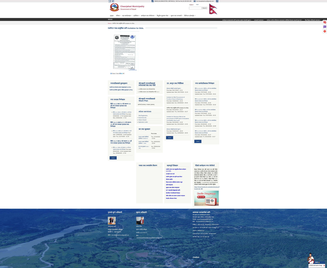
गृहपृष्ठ (112, 16)
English (191, 4)
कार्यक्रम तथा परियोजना (147, 16)
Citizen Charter (142, 120)
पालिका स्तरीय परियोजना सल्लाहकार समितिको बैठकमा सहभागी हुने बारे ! (269, 20)
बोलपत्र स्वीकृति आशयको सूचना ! (174, 88)
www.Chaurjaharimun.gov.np (205, 219)
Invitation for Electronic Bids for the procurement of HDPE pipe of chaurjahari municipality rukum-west (178, 118)
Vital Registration (143, 115)
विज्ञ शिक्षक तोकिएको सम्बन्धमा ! (297, 20)
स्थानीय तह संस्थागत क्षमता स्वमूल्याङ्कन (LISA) (120, 87)
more (113, 158)
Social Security (142, 117)
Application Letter (143, 122)
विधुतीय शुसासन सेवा (162, 16)
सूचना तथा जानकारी (176, 16)
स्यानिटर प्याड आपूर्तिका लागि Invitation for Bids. (178, 108)
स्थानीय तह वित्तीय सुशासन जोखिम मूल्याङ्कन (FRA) (121, 90)
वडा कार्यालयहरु (126, 16)
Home (109, 23)
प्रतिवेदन (135, 16)
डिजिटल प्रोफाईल (189, 16)
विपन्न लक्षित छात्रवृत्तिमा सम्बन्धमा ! (317, 20)
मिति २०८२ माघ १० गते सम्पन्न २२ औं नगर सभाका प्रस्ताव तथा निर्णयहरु (120, 106)
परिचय (118, 16)
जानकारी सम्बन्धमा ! (244, 20)
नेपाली (197, 4)
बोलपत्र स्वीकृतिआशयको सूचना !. (174, 129)
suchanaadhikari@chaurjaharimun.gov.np (149, 238)
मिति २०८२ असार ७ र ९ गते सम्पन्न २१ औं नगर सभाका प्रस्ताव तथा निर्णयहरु (120, 124)
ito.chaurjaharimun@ (117, 235)
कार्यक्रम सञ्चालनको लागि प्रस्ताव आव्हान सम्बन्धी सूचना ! (221, 20)
